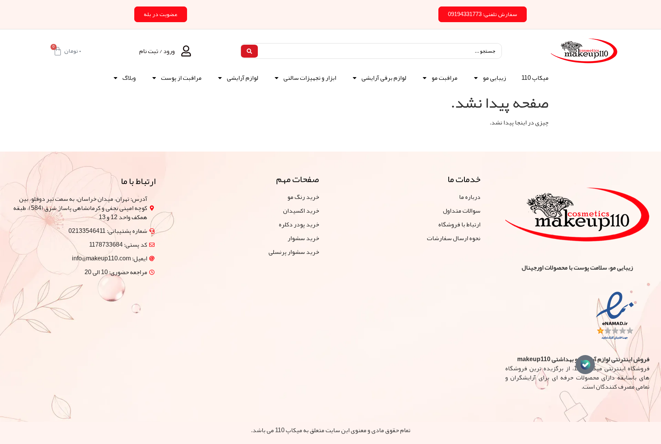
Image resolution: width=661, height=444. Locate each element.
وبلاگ (129, 78)
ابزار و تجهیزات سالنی (309, 78)
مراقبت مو (444, 78)
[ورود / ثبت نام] (186, 51)
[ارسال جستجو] (249, 51)
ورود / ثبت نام (157, 51)
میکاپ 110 (535, 78)
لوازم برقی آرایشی (383, 78)
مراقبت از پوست (181, 78)
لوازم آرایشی (242, 78)
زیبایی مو (494, 78)
